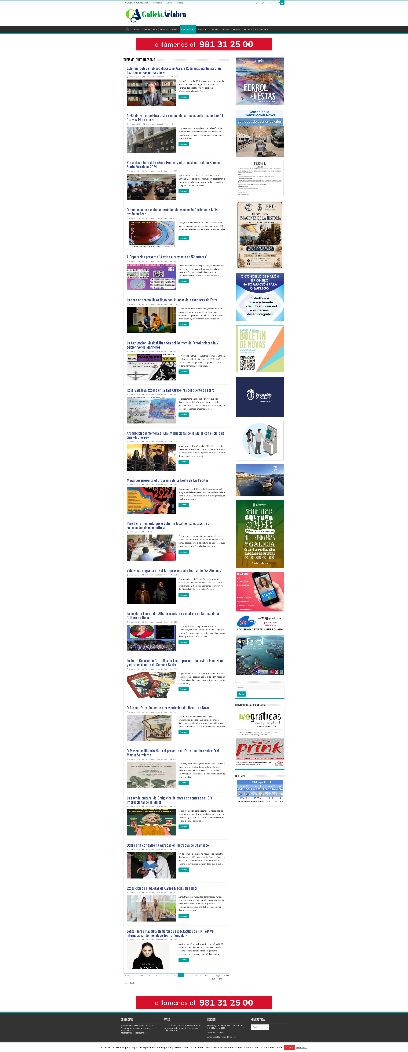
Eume (169, 3)
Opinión (225, 29)
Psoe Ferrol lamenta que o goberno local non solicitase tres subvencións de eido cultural (168, 525)
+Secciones (260, 29)
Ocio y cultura (188, 29)
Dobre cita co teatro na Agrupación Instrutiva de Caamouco (168, 845)
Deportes (214, 29)
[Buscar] (282, 2)
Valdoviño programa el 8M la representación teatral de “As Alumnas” (174, 570)
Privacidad (223, 1037)
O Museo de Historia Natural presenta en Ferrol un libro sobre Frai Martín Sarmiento (173, 753)
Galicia (174, 29)
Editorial (248, 29)
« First (128, 975)
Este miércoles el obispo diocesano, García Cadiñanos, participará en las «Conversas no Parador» (174, 70)
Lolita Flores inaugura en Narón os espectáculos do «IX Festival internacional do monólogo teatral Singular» (170, 933)
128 (187, 975)
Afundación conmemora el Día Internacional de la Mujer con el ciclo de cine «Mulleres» (175, 435)
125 (166, 975)
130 (206, 975)
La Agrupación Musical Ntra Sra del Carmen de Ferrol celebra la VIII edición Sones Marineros (174, 345)
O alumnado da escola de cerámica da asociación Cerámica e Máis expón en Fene (172, 212)
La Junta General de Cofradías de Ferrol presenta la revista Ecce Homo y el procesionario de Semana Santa (175, 662)
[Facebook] (260, 3)
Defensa (164, 29)
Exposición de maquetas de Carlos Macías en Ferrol (162, 888)
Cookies (232, 1037)
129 (195, 975)
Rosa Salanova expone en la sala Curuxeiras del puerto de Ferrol (171, 390)
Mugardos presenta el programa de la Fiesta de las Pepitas (167, 480)
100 (141, 975)
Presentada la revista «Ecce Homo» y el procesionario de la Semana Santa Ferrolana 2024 (174, 164)
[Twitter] (263, 3)
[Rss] (257, 3)
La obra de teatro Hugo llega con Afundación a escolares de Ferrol (173, 300)
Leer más (183, 97)
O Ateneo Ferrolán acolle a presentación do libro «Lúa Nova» (169, 707)
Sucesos (202, 29)
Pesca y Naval (150, 29)
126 (173, 975)
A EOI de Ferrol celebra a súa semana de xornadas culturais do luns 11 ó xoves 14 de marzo (175, 117)
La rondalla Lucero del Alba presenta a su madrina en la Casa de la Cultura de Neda (173, 615)
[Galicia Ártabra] (156, 15)
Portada (128, 29)
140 (213, 979)
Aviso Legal (212, 1037)
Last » (132, 983)
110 (148, 975)
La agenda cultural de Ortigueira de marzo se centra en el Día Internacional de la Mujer (169, 800)
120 (155, 975)
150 (220, 979)
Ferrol (136, 29)
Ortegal (180, 3)
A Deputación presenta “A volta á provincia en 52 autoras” (167, 257)
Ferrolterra (157, 3)
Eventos (236, 29)
